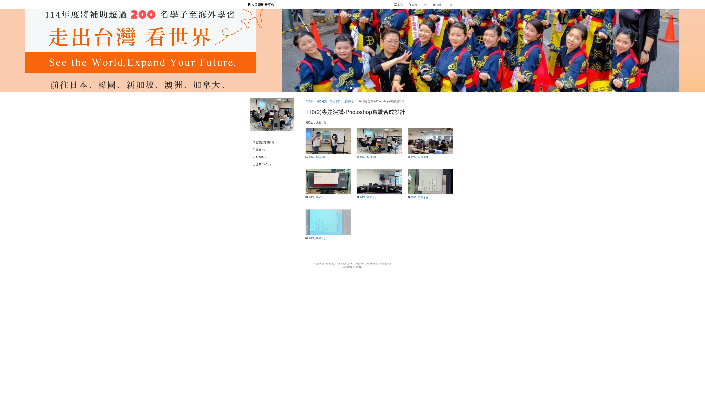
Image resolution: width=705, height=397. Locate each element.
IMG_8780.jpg (317, 197)
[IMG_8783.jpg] (379, 182)
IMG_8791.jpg (317, 238)
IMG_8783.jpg (368, 197)
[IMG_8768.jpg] (328, 141)
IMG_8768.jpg (317, 156)
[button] (452, 4)
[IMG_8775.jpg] (379, 141)
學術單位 (335, 101)
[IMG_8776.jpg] (430, 141)
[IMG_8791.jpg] (328, 222)
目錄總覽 (322, 101)
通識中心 (349, 101)
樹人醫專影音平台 (261, 4)
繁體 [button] (439, 4)
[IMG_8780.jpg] (328, 182)
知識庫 (309, 101)
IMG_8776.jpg (419, 156)
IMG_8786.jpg (419, 197)
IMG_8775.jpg (368, 156)
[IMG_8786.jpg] (430, 182)
